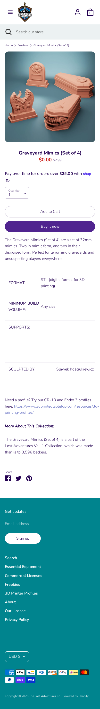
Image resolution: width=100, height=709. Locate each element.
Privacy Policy (17, 619)
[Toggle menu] (10, 12)
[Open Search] (8, 32)
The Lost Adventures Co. (45, 696)
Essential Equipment (23, 566)
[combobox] (17, 193)
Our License (15, 611)
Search (11, 558)
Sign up (22, 538)
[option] (50, 96)
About (10, 602)
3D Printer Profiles (21, 593)
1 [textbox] (9, 194)
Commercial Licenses (23, 575)
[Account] (78, 10)
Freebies (12, 584)
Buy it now (50, 226)
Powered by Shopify (76, 696)
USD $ (14, 656)
